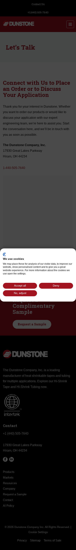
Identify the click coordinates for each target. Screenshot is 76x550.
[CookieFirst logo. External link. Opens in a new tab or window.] (4, 254)
